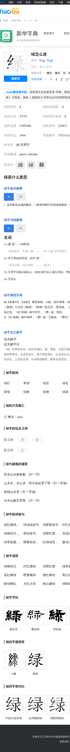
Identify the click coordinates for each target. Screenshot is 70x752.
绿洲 (46, 391)
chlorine (32, 154)
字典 (2, 2)
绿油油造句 (31, 524)
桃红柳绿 (49, 575)
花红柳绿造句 (12, 524)
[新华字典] (6, 36)
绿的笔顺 (36, 79)
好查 (5, 20)
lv (30, 20)
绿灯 (7, 383)
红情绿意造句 (51, 542)
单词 (28, 2)
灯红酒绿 (29, 566)
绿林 (26, 391)
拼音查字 (49, 33)
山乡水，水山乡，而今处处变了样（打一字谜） (36, 483)
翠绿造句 (29, 533)
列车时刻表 (40, 2)
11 (62, 106)
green (22, 154)
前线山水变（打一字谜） (21, 491)
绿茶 (65, 391)
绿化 (65, 383)
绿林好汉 (10, 566)
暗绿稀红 (10, 583)
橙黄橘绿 (29, 575)
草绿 (26, 383)
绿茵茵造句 (50, 524)
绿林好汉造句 (12, 533)
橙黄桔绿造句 (32, 542)
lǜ (9, 196)
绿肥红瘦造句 (51, 533)
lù (21, 196)
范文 (52, 2)
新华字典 (16, 20)
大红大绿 (29, 583)
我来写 (15, 78)
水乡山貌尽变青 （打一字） (23, 500)
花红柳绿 (10, 575)
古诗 (19, 2)
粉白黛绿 (49, 583)
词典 (11, 2)
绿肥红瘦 (49, 566)
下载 (60, 2)
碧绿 (7, 391)
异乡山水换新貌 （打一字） (23, 474)
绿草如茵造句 (12, 542)
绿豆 (46, 383)
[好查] (9, 11)
